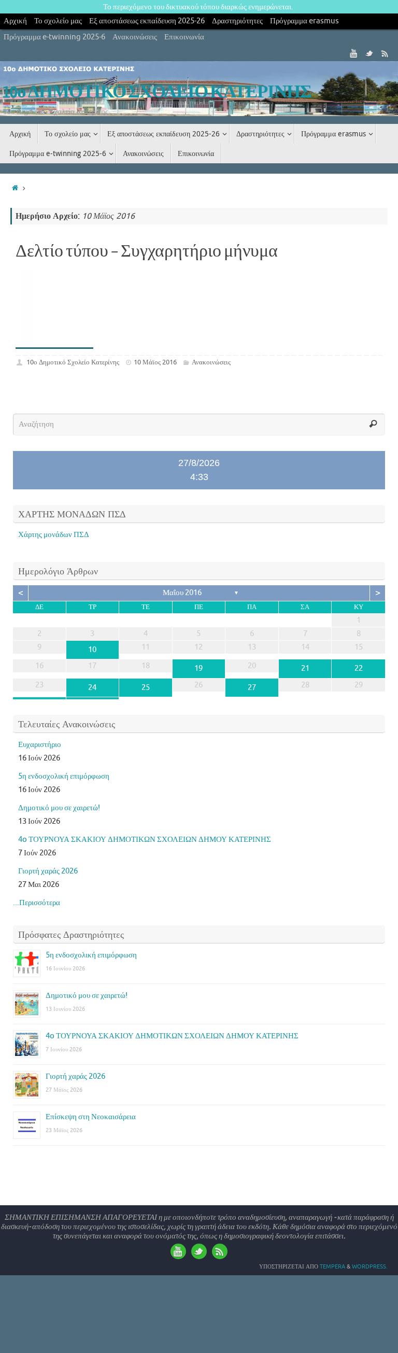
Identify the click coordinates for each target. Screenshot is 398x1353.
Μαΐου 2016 (182, 593)
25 (145, 688)
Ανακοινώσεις (134, 37)
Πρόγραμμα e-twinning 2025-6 (54, 37)
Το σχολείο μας (58, 21)
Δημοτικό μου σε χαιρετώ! (59, 808)
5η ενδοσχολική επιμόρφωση (63, 776)
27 (252, 688)
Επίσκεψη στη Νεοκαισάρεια (91, 1117)
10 (92, 650)
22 (358, 668)
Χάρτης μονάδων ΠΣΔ (53, 535)
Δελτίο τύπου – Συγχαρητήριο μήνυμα (147, 251)
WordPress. (370, 1266)
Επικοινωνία (184, 37)
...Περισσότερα (36, 903)
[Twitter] (369, 53)
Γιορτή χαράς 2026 (48, 871)
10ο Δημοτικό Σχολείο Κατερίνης (72, 362)
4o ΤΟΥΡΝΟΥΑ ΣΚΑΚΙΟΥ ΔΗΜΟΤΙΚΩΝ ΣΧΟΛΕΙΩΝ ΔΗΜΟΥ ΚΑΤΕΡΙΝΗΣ (144, 839)
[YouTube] (354, 53)
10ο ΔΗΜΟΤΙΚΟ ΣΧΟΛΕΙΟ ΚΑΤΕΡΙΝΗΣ (157, 92)
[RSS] (385, 53)
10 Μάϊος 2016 (155, 362)
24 (92, 688)
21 (305, 668)
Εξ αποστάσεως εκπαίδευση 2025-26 (147, 21)
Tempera (332, 1266)
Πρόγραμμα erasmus (304, 21)
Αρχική (15, 21)
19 (198, 668)
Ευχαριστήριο (39, 745)
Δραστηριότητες (237, 21)
